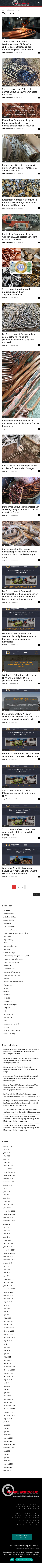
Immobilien (7, 965)
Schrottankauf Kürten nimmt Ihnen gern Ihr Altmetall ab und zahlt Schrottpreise (19, 832)
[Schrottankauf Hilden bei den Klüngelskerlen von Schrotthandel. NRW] (21, 776)
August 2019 (7, 1419)
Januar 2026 (7, 1169)
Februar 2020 (8, 1399)
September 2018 (9, 1448)
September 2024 (9, 1221)
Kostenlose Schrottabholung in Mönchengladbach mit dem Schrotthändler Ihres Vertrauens (18, 123)
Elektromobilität (8, 943)
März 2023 (7, 1279)
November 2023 (9, 1253)
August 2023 (7, 1263)
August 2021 (7, 1341)
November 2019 (9, 1409)
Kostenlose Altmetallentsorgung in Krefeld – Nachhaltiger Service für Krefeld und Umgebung (19, 202)
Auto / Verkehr (8, 914)
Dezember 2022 (9, 1289)
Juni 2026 (6, 1153)
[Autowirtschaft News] (21, 3)
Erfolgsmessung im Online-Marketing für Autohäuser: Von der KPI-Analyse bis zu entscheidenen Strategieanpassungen (21, 1060)
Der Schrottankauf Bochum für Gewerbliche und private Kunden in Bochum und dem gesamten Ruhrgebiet (19, 637)
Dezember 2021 (9, 1328)
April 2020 (6, 1393)
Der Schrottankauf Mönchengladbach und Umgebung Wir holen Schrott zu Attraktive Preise (20, 510)
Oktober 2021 (8, 1334)
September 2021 (9, 1337)
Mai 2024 (6, 1234)
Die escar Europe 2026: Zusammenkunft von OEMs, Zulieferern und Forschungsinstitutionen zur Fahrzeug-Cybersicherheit (20, 1087)
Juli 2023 (6, 1266)
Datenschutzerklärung (24, 1560)
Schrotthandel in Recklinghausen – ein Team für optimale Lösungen (19, 467)
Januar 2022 (7, 1324)
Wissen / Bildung (9, 1034)
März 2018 (7, 1461)
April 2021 (6, 1354)
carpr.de (4, 297)
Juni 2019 (6, 1425)
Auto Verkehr (7, 923)
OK (12, 1560)
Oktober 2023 (8, 1256)
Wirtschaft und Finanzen (11, 1030)
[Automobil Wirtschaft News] (21, 1491)
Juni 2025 (6, 1192)
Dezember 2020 (9, 1367)
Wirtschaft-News (7, 52)
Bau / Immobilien (9, 927)
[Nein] (39, 1556)
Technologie (7, 1017)
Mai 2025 (6, 1195)
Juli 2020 (6, 1383)
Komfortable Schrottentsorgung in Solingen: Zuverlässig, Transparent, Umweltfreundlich (19, 168)
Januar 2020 (7, 1402)
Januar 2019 (7, 1441)
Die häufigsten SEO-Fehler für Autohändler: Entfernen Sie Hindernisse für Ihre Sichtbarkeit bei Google (20, 1069)
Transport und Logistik (11, 1024)
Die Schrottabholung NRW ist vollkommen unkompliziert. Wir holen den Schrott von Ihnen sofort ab (20, 717)
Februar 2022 (8, 1321)
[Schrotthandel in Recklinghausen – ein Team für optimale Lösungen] (21, 449)
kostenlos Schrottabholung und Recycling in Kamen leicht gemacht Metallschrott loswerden (19, 871)
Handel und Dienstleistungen (13, 959)
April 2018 (6, 1457)
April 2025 (6, 1198)
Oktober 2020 (8, 1373)
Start (3, 10)
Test (5, 1021)
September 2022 (9, 1299)
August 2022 (7, 1302)
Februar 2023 (8, 1282)
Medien (6, 978)
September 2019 (9, 1415)
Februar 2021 (8, 1360)
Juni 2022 (6, 1308)
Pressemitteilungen (10, 1004)
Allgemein (5, 38)
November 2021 (9, 1331)
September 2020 (9, 1376)
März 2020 (7, 1396)
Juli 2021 (6, 1344)
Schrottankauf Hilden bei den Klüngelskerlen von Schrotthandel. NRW (19, 793)
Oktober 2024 (8, 1217)
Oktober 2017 (8, 1470)
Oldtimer (6, 991)
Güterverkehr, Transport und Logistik (16, 956)
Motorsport (7, 985)
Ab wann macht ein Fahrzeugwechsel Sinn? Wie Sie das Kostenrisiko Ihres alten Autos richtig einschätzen (21, 1111)
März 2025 (7, 1201)
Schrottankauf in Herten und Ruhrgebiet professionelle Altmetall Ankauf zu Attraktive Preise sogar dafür (20, 553)
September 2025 (9, 1182)
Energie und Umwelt (10, 946)
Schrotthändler (8, 1014)
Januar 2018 (7, 1467)
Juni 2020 (6, 1386)
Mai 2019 (6, 1428)
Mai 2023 (6, 1273)
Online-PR (6, 995)
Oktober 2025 (8, 1179)
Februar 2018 (8, 1464)
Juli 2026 (6, 1149)
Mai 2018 (6, 1454)
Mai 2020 (6, 1389)
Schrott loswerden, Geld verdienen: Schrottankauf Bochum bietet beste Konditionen (19, 92)
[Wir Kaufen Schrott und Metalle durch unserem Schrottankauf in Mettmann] (21, 739)
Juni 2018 (6, 1451)
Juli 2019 (6, 1422)
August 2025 (7, 1185)
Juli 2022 (6, 1305)
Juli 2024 (6, 1227)
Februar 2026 (8, 1166)
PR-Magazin (7, 1001)
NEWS (4, 671)
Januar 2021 (7, 1363)
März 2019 (7, 1435)
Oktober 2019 (8, 1412)
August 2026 (7, 1146)
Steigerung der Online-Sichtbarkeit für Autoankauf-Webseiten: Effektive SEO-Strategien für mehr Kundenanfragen (20, 1078)
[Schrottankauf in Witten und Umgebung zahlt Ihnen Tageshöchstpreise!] (21, 267)
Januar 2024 (7, 1247)
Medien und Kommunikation (13, 982)
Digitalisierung (8, 940)
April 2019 (6, 1431)
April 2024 (6, 1237)
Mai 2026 (6, 1156)
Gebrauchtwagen (9, 953)
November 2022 (9, 1292)
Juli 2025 (6, 1188)
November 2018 (9, 1444)
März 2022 (7, 1318)
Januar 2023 (7, 1286)
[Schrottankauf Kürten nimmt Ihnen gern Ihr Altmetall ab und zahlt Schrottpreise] (21, 815)
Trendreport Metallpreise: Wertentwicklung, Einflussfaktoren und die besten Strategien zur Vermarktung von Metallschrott (19, 45)
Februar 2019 (8, 1438)
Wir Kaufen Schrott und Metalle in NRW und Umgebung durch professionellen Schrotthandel (19, 678)
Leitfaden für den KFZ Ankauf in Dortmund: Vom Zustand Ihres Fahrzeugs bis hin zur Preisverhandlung (21, 1095)
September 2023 (9, 1260)
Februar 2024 (8, 1243)
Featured (6, 949)
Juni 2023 (6, 1269)
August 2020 (7, 1380)
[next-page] (27, 887)
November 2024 (9, 1214)
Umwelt (6, 1027)
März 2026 (7, 1162)
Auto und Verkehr (9, 920)
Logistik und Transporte (11, 972)
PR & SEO (6, 998)
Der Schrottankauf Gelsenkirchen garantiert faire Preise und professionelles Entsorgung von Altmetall (18, 338)
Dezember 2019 (9, 1406)
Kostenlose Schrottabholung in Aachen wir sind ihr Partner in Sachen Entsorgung (20, 423)
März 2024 (7, 1240)
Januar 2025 (7, 1208)
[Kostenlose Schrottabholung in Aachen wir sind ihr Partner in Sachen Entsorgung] (21, 384)
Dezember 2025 (9, 1172)
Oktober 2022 (8, 1295)
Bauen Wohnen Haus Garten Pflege (15, 933)
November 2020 (9, 1370)
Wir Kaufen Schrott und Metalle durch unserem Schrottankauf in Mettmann (21, 755)
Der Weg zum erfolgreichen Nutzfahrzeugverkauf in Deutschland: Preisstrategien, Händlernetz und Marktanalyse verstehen (21, 1051)
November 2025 (9, 1175)
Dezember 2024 (9, 1211)
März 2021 (7, 1357)
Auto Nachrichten (9, 917)
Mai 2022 (6, 1311)
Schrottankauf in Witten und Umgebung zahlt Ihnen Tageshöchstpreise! (16, 292)
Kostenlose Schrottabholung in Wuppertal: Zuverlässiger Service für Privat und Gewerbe (20, 237)
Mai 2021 (6, 1350)
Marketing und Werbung (11, 975)
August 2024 (7, 1224)
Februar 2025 (8, 1204)
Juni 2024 (6, 1230)
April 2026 (6, 1159)
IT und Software (9, 969)
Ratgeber (6, 1008)
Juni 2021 (6, 1347)
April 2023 (6, 1276)
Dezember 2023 (9, 1250)
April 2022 (6, 1315)
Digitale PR (7, 936)
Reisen (5, 1011)
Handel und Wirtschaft (11, 962)
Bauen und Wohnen (10, 930)
